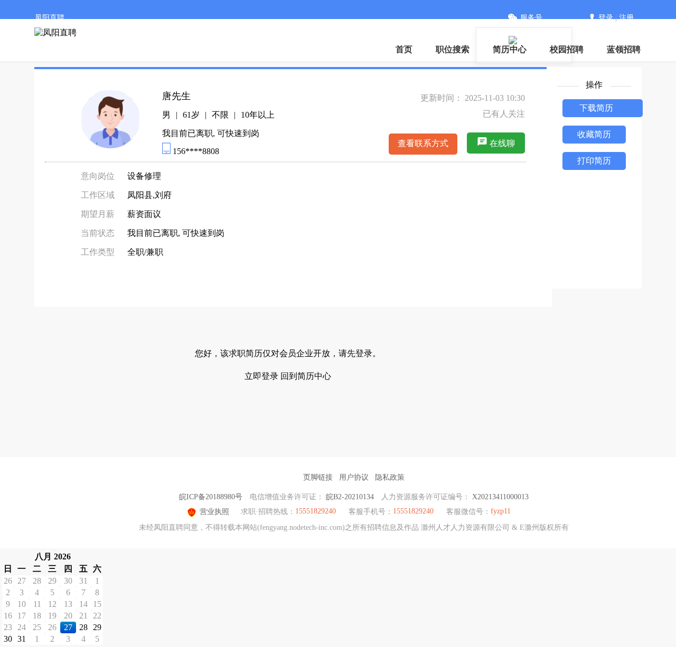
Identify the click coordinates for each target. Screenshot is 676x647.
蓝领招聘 (624, 49)
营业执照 (214, 512)
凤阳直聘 (49, 18)
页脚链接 (318, 477)
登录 (605, 18)
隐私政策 (390, 477)
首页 (404, 49)
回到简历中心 (305, 376)
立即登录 (261, 376)
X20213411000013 (500, 497)
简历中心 (510, 49)
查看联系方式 (423, 143)
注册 (626, 18)
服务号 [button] (531, 18)
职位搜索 (453, 49)
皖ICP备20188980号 (210, 497)
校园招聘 (567, 49)
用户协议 (354, 477)
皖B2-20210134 (350, 497)
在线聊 (502, 143)
